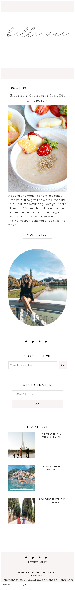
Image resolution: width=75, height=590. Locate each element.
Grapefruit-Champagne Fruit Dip (38, 95)
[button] (37, 6)
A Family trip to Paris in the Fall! (52, 435)
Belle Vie (37, 32)
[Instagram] (48, 341)
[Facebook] (27, 341)
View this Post (37, 234)
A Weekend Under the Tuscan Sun (52, 501)
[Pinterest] (41, 341)
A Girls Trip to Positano (52, 468)
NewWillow (34, 580)
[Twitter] (34, 341)
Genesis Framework (43, 574)
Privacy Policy (37, 562)
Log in (24, 584)
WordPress (10, 584)
